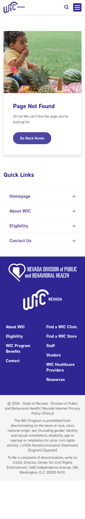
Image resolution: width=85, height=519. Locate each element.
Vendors (53, 355)
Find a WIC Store (61, 336)
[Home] (14, 7)
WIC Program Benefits (18, 348)
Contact (13, 361)
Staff (50, 346)
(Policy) (48, 413)
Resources (55, 379)
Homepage (19, 196)
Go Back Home (32, 138)
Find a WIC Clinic (61, 327)
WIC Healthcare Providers (60, 367)
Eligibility (18, 226)
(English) (35, 450)
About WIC (20, 211)
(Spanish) (49, 450)
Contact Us (20, 241)
